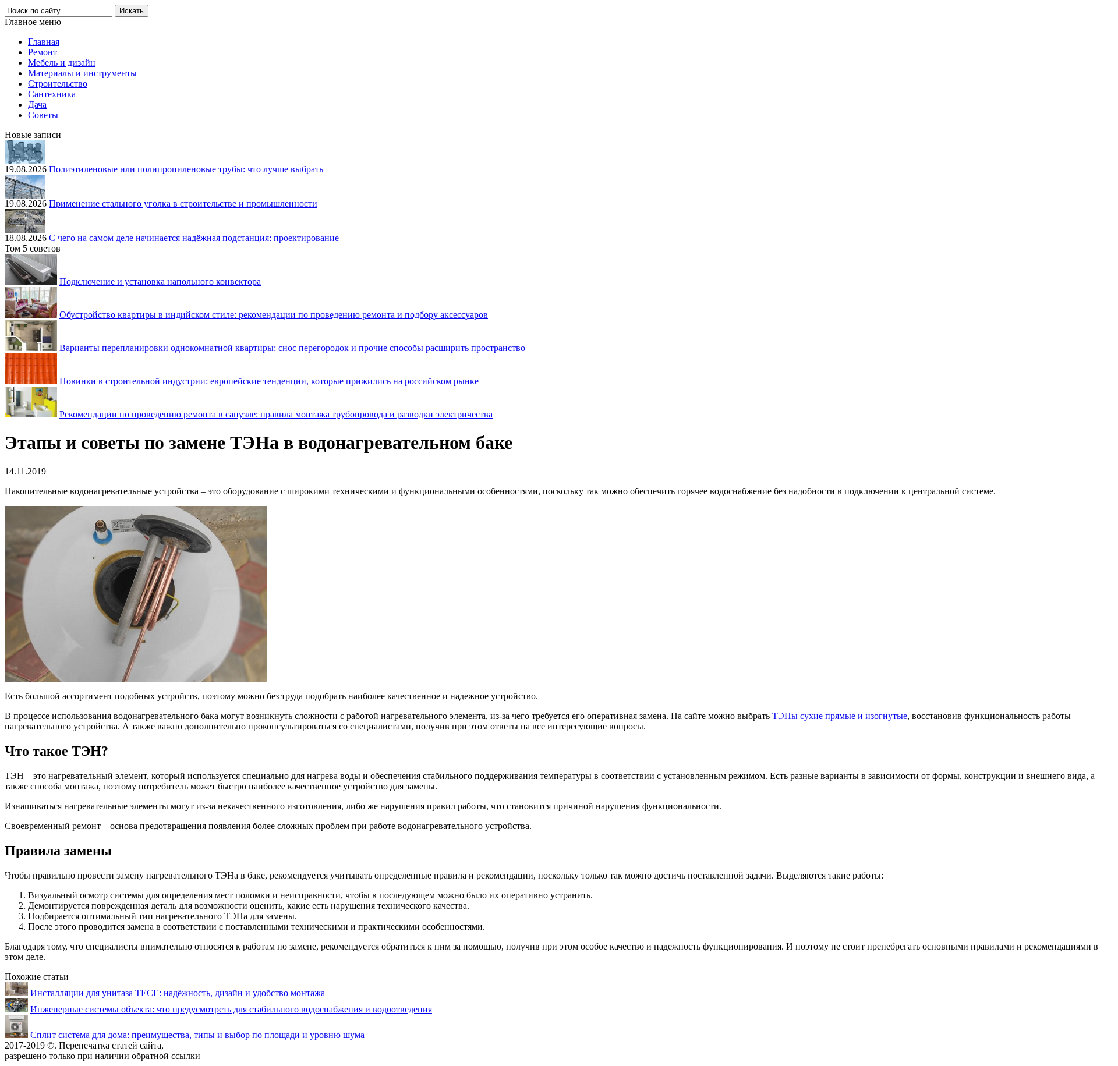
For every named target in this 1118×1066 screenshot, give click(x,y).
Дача (37, 104)
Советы (43, 115)
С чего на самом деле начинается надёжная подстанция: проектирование (194, 238)
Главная (43, 42)
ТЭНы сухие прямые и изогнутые (839, 716)
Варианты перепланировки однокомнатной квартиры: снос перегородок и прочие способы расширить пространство (292, 348)
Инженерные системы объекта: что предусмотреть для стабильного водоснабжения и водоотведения (231, 1009)
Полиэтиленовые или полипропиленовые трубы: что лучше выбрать (186, 169)
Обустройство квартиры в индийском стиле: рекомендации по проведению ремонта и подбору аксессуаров (273, 315)
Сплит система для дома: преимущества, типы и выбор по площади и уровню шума (197, 1035)
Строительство (57, 83)
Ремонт (42, 52)
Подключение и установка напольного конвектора (160, 281)
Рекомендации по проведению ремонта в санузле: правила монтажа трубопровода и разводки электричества (276, 414)
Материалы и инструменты (82, 73)
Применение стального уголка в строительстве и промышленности (183, 203)
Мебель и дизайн (61, 63)
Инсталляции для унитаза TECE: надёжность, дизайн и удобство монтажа (177, 993)
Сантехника (52, 94)
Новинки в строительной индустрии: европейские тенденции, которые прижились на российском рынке (269, 381)
